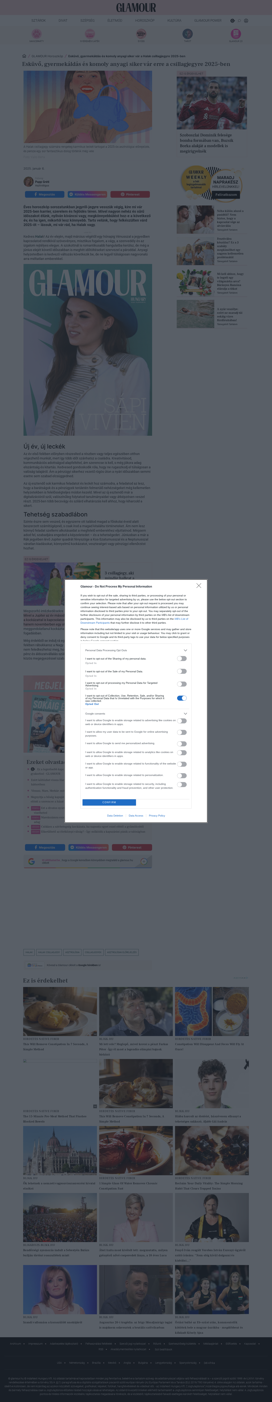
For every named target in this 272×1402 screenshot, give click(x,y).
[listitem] (136, 650)
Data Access (136, 815)
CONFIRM (109, 802)
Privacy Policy (157, 815)
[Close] (200, 586)
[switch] (182, 658)
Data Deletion (115, 815)
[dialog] (136, 701)
